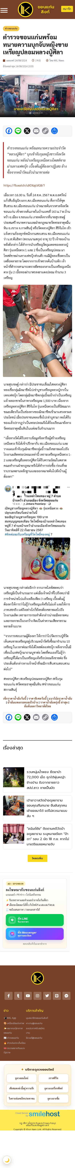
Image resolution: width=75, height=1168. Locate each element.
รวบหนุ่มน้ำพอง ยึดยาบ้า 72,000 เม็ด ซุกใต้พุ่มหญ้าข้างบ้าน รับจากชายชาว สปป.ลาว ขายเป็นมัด (46, 779)
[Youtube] (28, 996)
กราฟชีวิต (53, 1078)
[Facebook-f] (9, 996)
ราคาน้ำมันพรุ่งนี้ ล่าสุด (54, 702)
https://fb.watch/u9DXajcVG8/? (24, 185)
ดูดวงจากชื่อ (53, 1098)
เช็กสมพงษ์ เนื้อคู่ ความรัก (21, 1088)
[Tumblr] (18, 996)
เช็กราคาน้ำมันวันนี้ (14, 698)
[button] (37, 858)
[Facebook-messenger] (66, 996)
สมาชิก (67, 9)
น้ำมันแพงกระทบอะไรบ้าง (22, 702)
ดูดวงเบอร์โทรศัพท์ (53, 1088)
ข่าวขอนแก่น (11, 28)
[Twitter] (47, 996)
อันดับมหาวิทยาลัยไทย (37, 706)
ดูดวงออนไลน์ (21, 1078)
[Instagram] (37, 996)
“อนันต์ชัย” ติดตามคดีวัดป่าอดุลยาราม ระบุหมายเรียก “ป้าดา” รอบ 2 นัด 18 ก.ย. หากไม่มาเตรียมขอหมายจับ (48, 836)
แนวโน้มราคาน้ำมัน (60, 698)
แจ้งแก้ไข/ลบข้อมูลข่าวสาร (37, 1125)
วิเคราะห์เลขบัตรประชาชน (22, 1098)
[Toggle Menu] (4, 10)
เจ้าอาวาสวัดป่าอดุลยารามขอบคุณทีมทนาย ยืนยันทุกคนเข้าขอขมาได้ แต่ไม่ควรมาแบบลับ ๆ (47, 808)
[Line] (57, 996)
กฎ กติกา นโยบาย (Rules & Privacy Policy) (37, 1123)
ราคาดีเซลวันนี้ (37, 698)
